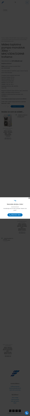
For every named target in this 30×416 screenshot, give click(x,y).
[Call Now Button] (27, 413)
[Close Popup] (29, 198)
